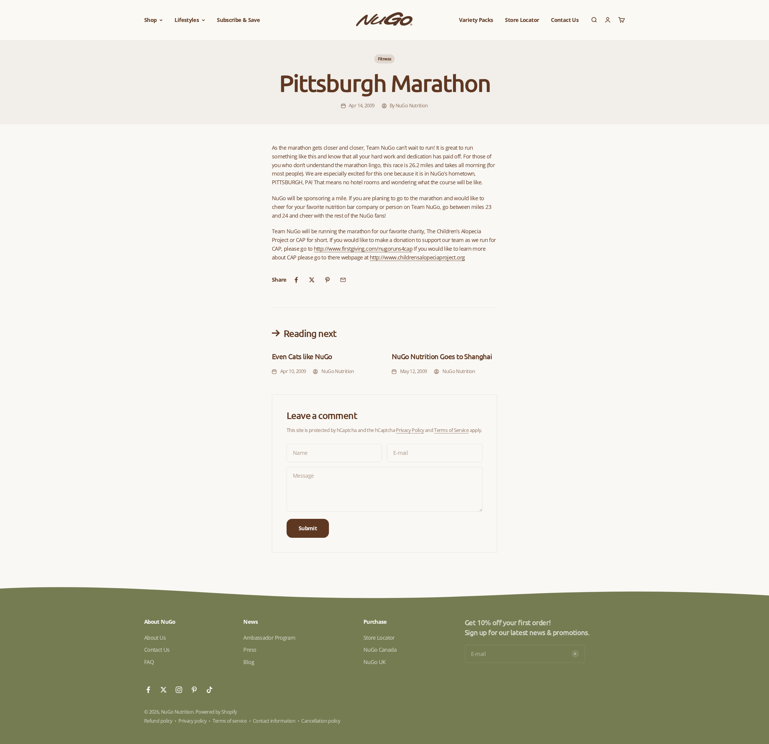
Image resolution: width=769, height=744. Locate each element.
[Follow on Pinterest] (194, 690)
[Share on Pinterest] (327, 280)
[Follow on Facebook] (148, 690)
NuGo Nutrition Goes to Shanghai (442, 356)
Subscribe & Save (238, 19)
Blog (248, 662)
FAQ (149, 662)
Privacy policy (192, 721)
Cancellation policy (320, 721)
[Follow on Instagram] (179, 690)
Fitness (384, 59)
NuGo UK (374, 662)
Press (249, 649)
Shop (150, 19)
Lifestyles (187, 19)
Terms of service (230, 721)
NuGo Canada (380, 649)
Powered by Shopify (216, 712)
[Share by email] (343, 280)
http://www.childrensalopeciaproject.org (417, 257)
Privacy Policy (410, 430)
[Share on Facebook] (296, 280)
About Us (155, 637)
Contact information (274, 721)
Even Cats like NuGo (302, 356)
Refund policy (158, 721)
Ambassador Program (269, 637)
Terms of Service (451, 430)
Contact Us (565, 19)
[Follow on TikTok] (209, 690)
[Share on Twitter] (312, 280)
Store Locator (522, 19)
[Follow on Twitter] (164, 690)
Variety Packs (476, 19)
